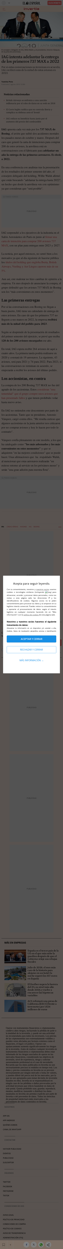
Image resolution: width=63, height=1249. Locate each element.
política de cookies (31, 615)
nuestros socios (42, 589)
